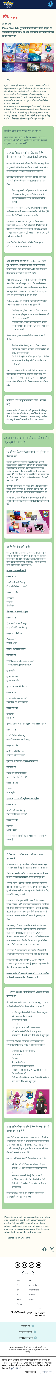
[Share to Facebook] (44, 1249)
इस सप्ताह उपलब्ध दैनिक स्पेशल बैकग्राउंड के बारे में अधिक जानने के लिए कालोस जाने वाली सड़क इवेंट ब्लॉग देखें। (28, 500)
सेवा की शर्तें (25, 1326)
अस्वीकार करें (30, 1372)
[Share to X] (52, 1249)
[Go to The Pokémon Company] (21, 1312)
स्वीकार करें (47, 1372)
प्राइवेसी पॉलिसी (25, 1332)
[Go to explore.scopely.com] (40, 1312)
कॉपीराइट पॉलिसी (26, 1337)
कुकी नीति (15, 1368)
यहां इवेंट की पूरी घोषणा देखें (20, 1196)
